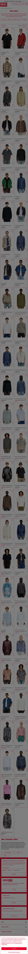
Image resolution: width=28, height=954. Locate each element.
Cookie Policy (4, 944)
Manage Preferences (5, 943)
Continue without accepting (14, 952)
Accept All (14, 948)
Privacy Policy (18, 943)
